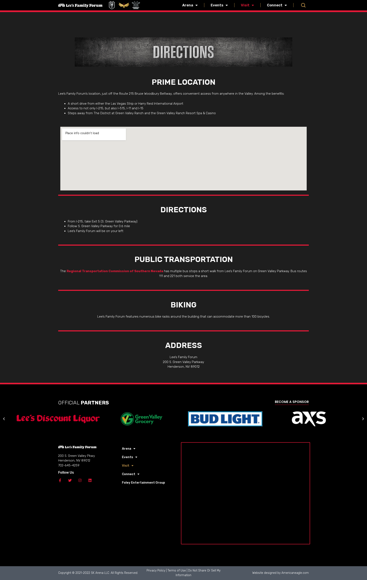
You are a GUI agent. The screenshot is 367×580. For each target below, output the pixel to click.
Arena (187, 5)
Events (217, 5)
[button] (303, 5)
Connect (274, 5)
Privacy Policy (156, 570)
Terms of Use (177, 570)
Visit (245, 5)
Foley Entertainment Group (143, 482)
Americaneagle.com (295, 573)
